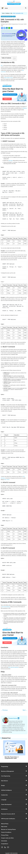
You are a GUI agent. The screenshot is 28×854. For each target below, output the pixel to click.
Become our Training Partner (8, 829)
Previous (4, 710)
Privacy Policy (4, 835)
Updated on (6, 24)
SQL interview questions (13, 667)
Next (25, 710)
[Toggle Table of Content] (13, 58)
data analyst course (8, 77)
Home (6, 8)
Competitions (4, 843)
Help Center (4, 826)
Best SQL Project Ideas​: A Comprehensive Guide (12, 757)
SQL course (6, 479)
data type (11, 160)
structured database (6, 606)
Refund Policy (4, 823)
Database (7, 13)
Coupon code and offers (7, 838)
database (25, 108)
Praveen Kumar (15, 24)
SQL (11, 13)
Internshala (4, 840)
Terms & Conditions (6, 832)
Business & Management (6, 16)
